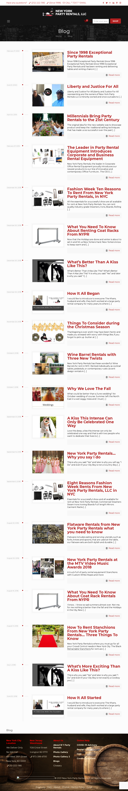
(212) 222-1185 (38, 3)
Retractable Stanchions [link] (79, 649)
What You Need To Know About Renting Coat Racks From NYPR (93, 231)
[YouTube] (110, 3)
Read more (114, 75)
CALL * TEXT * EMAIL (76, 3)
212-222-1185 (15, 765)
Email (89, 787)
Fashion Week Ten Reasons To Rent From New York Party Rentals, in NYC (94, 193)
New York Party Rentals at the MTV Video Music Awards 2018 (92, 563)
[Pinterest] (117, 3)
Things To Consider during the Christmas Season (93, 325)
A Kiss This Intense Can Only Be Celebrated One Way (90, 422)
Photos (65, 787)
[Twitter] (107, 3)
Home (59, 36)
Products (40, 787)
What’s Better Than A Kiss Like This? (92, 264)
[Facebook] (103, 3)
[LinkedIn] (113, 3)
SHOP (115, 21)
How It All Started (84, 697)
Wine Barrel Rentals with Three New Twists (91, 356)
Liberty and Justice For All (92, 86)
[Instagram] (120, 3)
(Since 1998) (55, 3)
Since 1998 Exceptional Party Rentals (89, 54)
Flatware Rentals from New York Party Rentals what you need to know (93, 528)
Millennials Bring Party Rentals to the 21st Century (93, 118)
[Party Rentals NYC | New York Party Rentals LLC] (64, 12)
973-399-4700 (40, 756)
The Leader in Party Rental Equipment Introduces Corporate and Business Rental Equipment (93, 153)
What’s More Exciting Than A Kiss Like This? (93, 668)
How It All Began (83, 293)
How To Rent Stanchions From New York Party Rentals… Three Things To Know (92, 633)
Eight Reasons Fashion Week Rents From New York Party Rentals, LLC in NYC (92, 488)
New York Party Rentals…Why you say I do (91, 455)
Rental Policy (78, 787)
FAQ (49, 787)
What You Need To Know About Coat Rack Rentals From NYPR (91, 596)
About (57, 787)
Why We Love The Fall (89, 388)
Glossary (57, 765)
